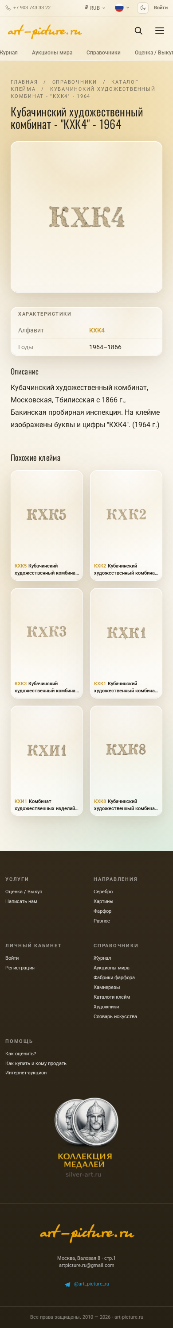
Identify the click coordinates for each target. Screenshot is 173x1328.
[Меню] (160, 31)
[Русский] (122, 7)
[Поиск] (138, 31)
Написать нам (21, 901)
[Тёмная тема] (143, 8)
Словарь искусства (115, 1016)
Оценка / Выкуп (23, 892)
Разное (102, 921)
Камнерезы (107, 987)
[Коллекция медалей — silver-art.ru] (86, 1137)
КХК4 (97, 330)
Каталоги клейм (112, 997)
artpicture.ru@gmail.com (86, 1265)
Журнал (102, 958)
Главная (24, 82)
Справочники (103, 53)
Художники (106, 1007)
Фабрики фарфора (114, 978)
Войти (161, 8)
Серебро (103, 892)
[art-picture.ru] (44, 30)
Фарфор (102, 911)
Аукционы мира (52, 53)
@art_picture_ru (91, 1284)
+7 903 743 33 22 (32, 8)
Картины (104, 901)
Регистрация (20, 968)
